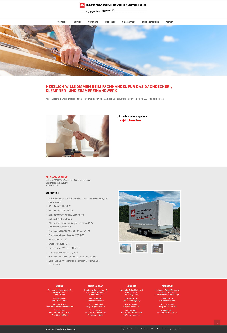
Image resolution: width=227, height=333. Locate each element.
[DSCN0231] (157, 248)
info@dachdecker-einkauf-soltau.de (59, 307)
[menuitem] (60, 22)
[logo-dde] (113, 9)
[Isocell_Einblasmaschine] (141, 248)
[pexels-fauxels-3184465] (77, 136)
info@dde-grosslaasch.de (95, 307)
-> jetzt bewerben (130, 120)
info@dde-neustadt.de (167, 307)
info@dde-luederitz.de (131, 307)
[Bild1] (149, 216)
